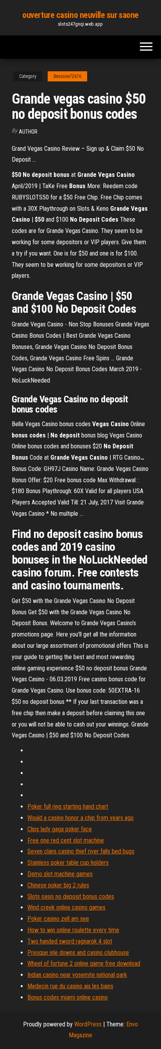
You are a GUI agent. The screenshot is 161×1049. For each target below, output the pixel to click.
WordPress (88, 1024)
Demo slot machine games (60, 874)
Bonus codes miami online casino (67, 997)
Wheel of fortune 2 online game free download (83, 963)
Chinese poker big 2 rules (58, 885)
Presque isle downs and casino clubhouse (78, 952)
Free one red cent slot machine (65, 840)
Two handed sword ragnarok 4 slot (69, 941)
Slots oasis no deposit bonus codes (70, 896)
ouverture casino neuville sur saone (80, 15)
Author (28, 132)
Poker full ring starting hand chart (67, 806)
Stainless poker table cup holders (68, 862)
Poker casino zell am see (58, 918)
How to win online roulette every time (73, 930)
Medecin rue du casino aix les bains (70, 986)
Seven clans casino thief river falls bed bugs (80, 851)
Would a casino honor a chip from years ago (80, 818)
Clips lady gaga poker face (59, 829)
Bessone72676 (67, 76)
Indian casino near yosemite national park (77, 974)
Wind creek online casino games (66, 907)
